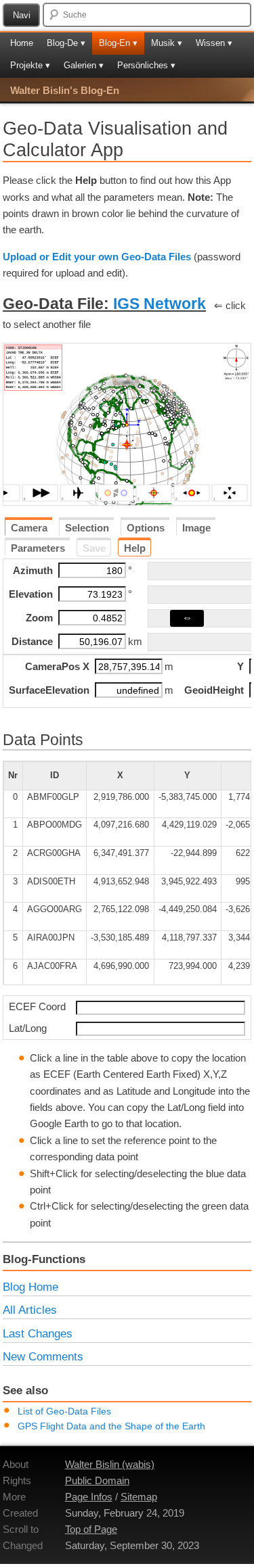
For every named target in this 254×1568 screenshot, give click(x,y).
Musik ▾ (166, 43)
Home (21, 43)
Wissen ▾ (214, 43)
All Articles (30, 1310)
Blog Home (30, 1287)
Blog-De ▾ (66, 43)
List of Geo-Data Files (64, 1411)
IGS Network (159, 303)
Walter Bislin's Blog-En (64, 90)
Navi (21, 15)
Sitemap (139, 1496)
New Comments (43, 1356)
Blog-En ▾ (118, 43)
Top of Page (91, 1529)
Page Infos (88, 1496)
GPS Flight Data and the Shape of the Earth (111, 1426)
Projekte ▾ (30, 65)
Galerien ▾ (84, 65)
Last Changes (37, 1333)
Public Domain (97, 1480)
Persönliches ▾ (146, 65)
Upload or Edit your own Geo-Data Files (97, 256)
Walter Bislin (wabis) (109, 1464)
